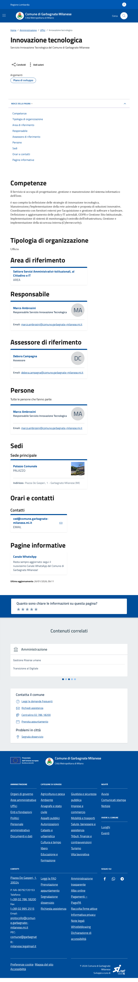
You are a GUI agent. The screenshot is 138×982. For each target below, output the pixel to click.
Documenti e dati (21, 836)
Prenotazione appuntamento (50, 887)
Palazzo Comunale (25, 466)
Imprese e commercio (78, 809)
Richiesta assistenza (53, 908)
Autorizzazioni (50, 824)
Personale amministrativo (20, 827)
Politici (14, 818)
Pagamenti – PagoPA (79, 899)
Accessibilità (18, 969)
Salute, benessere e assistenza (83, 827)
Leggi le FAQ (48, 878)
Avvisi (105, 794)
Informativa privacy (83, 914)
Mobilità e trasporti (83, 818)
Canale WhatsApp (25, 557)
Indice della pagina (20, 103)
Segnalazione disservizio (49, 899)
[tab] (63, 679)
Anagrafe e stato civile (51, 809)
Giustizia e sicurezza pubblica (83, 797)
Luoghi (105, 827)
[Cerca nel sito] (124, 15)
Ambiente (47, 800)
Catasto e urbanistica (48, 833)
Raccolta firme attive (84, 908)
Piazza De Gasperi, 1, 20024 (23, 880)
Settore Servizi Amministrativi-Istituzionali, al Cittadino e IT (43, 273)
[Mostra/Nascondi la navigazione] (4, 15)
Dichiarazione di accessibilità (81, 936)
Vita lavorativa (80, 854)
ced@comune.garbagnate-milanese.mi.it (30, 521)
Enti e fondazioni (21, 812)
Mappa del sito (44, 964)
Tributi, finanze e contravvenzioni (81, 839)
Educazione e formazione (49, 857)
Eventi (105, 833)
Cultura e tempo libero (51, 845)
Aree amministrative (23, 800)
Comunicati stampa (113, 800)
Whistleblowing (81, 926)
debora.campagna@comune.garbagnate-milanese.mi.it (52, 372)
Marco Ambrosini (24, 308)
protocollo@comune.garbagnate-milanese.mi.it (22, 923)
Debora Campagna (25, 356)
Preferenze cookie (21, 964)
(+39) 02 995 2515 (22, 908)
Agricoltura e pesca (53, 794)
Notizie (105, 806)
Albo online (78, 890)
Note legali (77, 920)
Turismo (76, 848)
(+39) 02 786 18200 (23, 899)
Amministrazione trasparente (82, 881)
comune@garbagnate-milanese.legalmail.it (23, 941)
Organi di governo (21, 794)
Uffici (13, 806)
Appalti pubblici (50, 818)
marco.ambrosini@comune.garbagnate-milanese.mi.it (51, 324)
